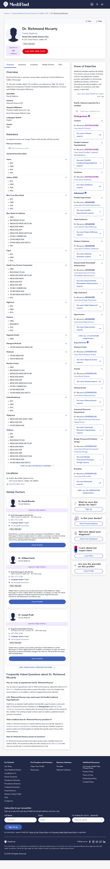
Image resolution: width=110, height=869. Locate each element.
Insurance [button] (22, 64)
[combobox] (37, 148)
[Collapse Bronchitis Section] (102, 469)
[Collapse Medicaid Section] (66, 352)
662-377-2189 (17, 576)
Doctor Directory (10, 777)
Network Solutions (64, 770)
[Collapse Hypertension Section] (102, 314)
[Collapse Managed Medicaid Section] (66, 343)
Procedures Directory (12, 784)
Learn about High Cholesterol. (85, 300)
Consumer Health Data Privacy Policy (91, 767)
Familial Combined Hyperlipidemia (18, 726)
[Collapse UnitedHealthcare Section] (66, 397)
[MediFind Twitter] (100, 841)
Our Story (8, 766)
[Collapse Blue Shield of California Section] (66, 213)
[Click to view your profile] (92, 4)
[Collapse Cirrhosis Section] (102, 121)
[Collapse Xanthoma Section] (102, 172)
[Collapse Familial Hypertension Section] (102, 197)
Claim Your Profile (37, 766)
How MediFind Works (12, 770)
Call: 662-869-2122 (17, 484)
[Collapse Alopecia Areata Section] (102, 347)
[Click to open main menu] (102, 4)
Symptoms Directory (12, 780)
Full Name (8, 815)
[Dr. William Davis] (13, 559)
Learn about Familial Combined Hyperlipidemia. (86, 153)
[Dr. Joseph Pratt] (13, 616)
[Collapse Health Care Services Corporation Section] (66, 265)
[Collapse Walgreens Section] (66, 415)
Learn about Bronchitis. (83, 476)
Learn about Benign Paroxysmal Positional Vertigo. (86, 450)
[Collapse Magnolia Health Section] (66, 335)
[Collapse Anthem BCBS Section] (66, 177)
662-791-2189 (17, 520)
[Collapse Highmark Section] (66, 302)
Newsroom (35, 770)
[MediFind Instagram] (93, 841)
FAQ (6, 797)
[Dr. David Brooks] (13, 503)
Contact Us (8, 801)
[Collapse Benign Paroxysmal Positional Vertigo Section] (102, 439)
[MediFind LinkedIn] (104, 841)
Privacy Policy (88, 771)
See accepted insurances (20, 526)
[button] (88, 509)
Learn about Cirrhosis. (82, 128)
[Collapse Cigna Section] (66, 250)
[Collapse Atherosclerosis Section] (102, 388)
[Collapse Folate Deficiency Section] (102, 219)
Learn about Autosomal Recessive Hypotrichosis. (87, 420)
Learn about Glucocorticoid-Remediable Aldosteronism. (84, 274)
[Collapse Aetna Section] (66, 159)
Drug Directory (10, 790)
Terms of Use (88, 775)
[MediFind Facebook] (89, 841)
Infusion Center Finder (12, 794)
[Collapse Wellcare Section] (66, 430)
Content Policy (88, 782)
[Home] (16, 4)
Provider (60, 766)
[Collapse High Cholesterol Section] (102, 292)
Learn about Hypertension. (84, 322)
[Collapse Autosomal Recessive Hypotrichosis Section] (102, 409)
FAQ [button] (60, 64)
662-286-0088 (17, 633)
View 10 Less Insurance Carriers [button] (37, 466)
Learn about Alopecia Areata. (85, 354)
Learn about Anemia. (82, 376)
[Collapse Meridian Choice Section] (66, 363)
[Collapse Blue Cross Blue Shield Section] (66, 195)
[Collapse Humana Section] (66, 317)
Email (40, 815)
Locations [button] (34, 64)
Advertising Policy (90, 778)
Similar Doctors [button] (48, 64)
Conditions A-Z (10, 773)
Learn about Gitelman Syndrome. (86, 249)
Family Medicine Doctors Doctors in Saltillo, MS (30, 13)
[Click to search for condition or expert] (97, 4)
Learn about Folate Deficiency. (85, 227)
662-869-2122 (53, 743)
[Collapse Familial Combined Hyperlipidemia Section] (102, 142)
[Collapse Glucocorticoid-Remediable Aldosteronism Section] (102, 263)
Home (6, 13)
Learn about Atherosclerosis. (85, 395)
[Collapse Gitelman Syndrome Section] (102, 241)
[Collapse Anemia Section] (102, 369)
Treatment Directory (12, 787)
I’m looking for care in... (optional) (85, 815)
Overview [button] (10, 64)
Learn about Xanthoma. (83, 180)
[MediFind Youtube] (97, 841)
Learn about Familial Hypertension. (87, 205)
